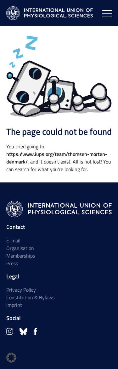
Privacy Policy (21, 290)
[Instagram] (9, 331)
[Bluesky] (23, 331)
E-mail (13, 240)
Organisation (20, 248)
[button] (11, 357)
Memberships (20, 255)
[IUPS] (49, 13)
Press (12, 263)
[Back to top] (104, 355)
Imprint (14, 305)
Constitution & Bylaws (30, 297)
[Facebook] (35, 331)
